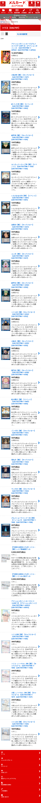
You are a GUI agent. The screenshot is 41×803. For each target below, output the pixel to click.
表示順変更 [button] (23, 34)
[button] (2, 3)
